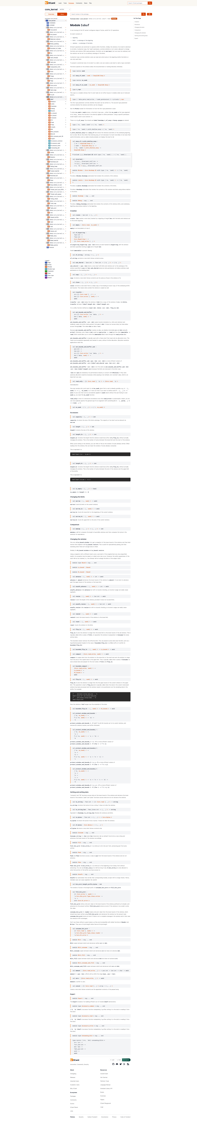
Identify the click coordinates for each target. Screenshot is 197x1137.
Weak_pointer (54, 245)
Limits (52, 104)
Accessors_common (56, 141)
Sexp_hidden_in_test (56, 185)
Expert (53, 138)
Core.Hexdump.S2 (90, 170)
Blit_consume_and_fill (57, 136)
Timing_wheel (54, 199)
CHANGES (52, 23)
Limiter (52, 152)
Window (53, 101)
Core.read (86, 225)
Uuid (51, 226)
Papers (102, 1099)
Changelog (73, 1073)
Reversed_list (54, 175)
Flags (51, 81)
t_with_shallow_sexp (91, 148)
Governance (104, 1117)
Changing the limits (139, 27)
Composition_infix (55, 67)
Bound (53, 111)
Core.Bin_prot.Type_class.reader (88, 933)
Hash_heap (53, 90)
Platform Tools (104, 1081)
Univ (51, 212)
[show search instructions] (149, 14)
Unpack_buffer (54, 217)
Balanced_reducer (55, 39)
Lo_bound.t (105, 649)
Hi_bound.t (78, 672)
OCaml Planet (74, 1107)
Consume (53, 118)
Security (81, 1117)
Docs (62, 14)
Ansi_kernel (53, 34)
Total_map (53, 203)
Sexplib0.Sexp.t (99, 75)
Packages (71, 3)
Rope (51, 180)
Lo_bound (54, 113)
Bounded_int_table (55, 48)
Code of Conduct (125, 1117)
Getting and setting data (141, 35)
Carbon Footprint (92, 1117)
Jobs (71, 1111)
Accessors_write (55, 145)
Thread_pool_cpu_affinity (57, 189)
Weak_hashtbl (54, 240)
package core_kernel (51, 18)
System (127, 1059)
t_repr (122, 99)
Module (114, 18)
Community (79, 3)
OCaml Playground (105, 1103)
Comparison (138, 30)
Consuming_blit (55, 148)
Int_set (52, 94)
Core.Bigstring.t (80, 239)
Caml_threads (54, 57)
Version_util (53, 231)
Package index (74, 18)
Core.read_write (83, 241)
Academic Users (74, 1085)
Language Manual (105, 1085)
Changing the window (140, 32)
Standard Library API (106, 1088)
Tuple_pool (53, 208)
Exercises (103, 1096)
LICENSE (51, 25)
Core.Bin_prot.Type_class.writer (88, 896)
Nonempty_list (54, 162)
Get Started (103, 1077)
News (85, 3)
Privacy (114, 1117)
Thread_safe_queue (55, 194)
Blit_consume (54, 131)
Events (72, 1103)
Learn (60, 3)
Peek (52, 122)
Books (102, 1092)
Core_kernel (53, 30)
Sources (51, 247)
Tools (65, 3)
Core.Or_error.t (83, 900)
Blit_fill (53, 134)
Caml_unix (53, 62)
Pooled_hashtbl (54, 171)
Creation (137, 21)
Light (113, 1059)
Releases (72, 1077)
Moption (52, 157)
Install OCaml (104, 1073)
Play (90, 3)
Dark (120, 1059)
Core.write (84, 296)
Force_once (53, 85)
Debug (53, 108)
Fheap (52, 76)
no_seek (92, 85)
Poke (52, 124)
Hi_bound (53, 115)
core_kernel (51, 9)
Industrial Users (74, 1081)
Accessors (137, 24)
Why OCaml (73, 1088)
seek (88, 75)
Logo (101, 1107)
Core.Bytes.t (107, 817)
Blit (52, 129)
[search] (150, 3)
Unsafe (53, 127)
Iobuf (51, 99)
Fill (51, 120)
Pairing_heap (53, 166)
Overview (51, 14)
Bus (51, 53)
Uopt (51, 222)
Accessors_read (55, 143)
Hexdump (53, 106)
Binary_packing (54, 44)
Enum (51, 71)
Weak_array (53, 236)
